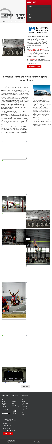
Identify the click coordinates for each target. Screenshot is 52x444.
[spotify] (14, 430)
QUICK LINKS (31, 2)
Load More (26, 386)
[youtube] (7, 430)
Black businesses (33, 59)
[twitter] (3, 430)
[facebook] (12, 430)
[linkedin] (10, 430)
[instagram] (5, 430)
